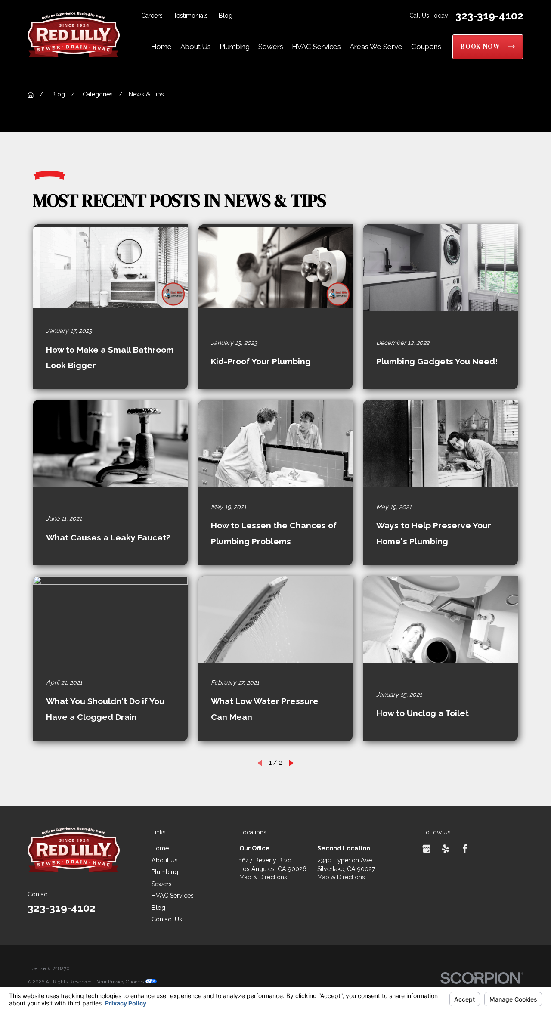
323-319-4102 (489, 15)
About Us (165, 860)
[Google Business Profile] (426, 848)
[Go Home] (31, 95)
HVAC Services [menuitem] (316, 46)
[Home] (74, 34)
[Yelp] (445, 848)
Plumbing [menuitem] (235, 46)
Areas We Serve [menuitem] (376, 46)
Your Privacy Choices (121, 982)
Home (160, 848)
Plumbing (165, 871)
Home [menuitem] (161, 46)
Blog (225, 15)
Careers (152, 15)
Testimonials (190, 15)
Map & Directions (263, 877)
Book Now (480, 46)
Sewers (162, 884)
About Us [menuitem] (195, 46)
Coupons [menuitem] (426, 46)
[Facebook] (465, 848)
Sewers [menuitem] (270, 46)
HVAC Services (173, 895)
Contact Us (167, 919)
